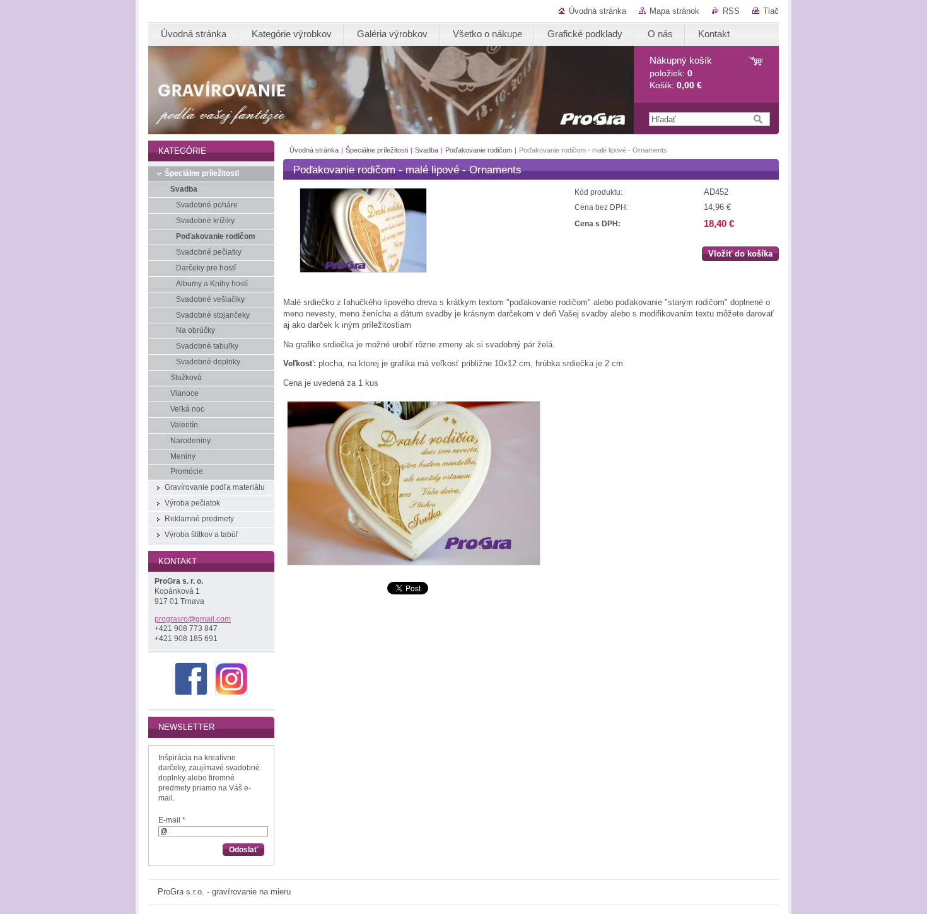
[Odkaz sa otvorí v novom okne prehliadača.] (363, 270)
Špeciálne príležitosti (377, 150)
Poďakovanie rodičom (478, 150)
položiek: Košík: (681, 72)
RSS (731, 11)
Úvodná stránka (597, 11)
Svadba (426, 150)
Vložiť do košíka (740, 253)
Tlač (771, 11)
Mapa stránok (674, 11)
